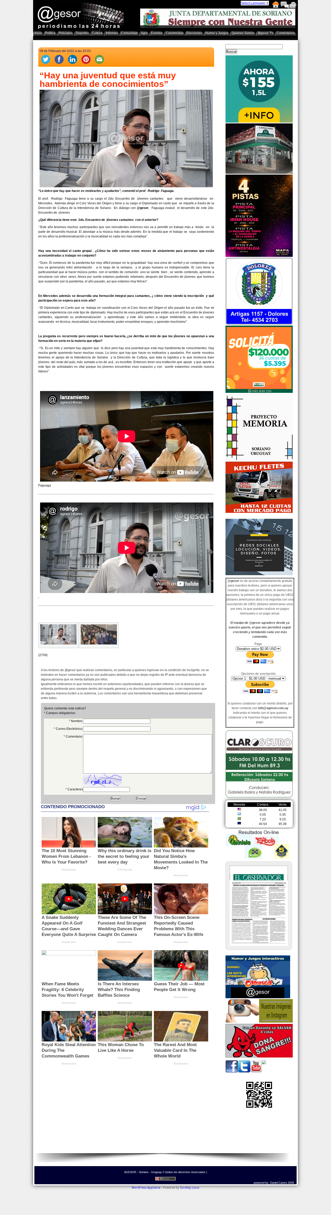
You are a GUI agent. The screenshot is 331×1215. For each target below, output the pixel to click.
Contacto (293, 5)
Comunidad (129, 33)
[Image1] (58, 635)
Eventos (156, 33)
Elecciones (194, 33)
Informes (112, 33)
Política (50, 33)
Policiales (65, 33)
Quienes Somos (243, 33)
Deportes (82, 33)
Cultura (97, 33)
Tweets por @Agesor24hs (243, 516)
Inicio (275, 5)
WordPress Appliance (146, 1187)
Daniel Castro (278, 1182)
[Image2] (99, 635)
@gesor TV (265, 33)
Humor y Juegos (216, 33)
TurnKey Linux (189, 1187)
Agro (144, 33)
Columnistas (174, 33)
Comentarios (284, 5)
